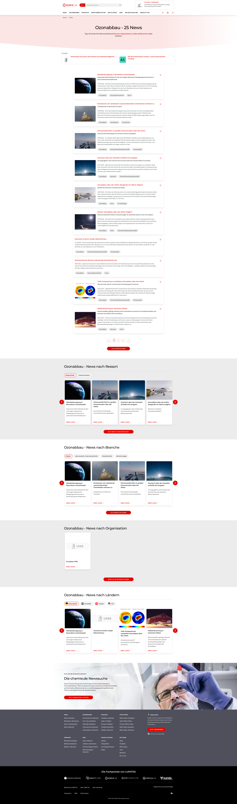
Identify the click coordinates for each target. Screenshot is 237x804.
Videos (103, 750)
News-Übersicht (69, 727)
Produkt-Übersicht (107, 730)
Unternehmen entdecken (91, 718)
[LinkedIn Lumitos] (171, 793)
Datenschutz (84, 793)
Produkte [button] (85, 12)
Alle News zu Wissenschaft (118, 432)
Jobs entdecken (88, 741)
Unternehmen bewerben (90, 727)
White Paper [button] (112, 12)
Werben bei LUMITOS (70, 787)
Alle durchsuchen (118, 349)
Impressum (67, 793)
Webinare (123, 753)
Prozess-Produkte (107, 724)
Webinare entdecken (70, 741)
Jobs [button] (121, 12)
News (121, 741)
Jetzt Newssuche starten (79, 697)
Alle (82, 5)
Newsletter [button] (144, 12)
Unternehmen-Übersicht (90, 730)
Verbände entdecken (89, 724)
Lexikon (103, 741)
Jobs (121, 750)
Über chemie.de (97, 787)
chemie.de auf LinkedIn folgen (157, 734)
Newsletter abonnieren (71, 721)
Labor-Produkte (106, 721)
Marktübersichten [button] (98, 12)
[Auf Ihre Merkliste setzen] (160, 75)
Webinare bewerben (70, 744)
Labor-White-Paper (126, 721)
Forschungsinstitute (107, 747)
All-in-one (123, 756)
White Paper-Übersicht (127, 730)
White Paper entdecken (127, 718)
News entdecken (69, 718)
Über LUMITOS (85, 787)
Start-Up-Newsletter (70, 724)
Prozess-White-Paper (126, 724)
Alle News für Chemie (118, 513)
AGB (76, 793)
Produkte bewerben (107, 727)
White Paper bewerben (127, 727)
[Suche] (120, 5)
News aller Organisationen (118, 579)
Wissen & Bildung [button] (131, 12)
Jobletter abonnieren (89, 744)
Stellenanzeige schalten (90, 747)
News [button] (65, 12)
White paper (123, 747)
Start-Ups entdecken (89, 721)
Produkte (123, 744)
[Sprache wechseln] (167, 13)
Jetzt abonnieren (156, 729)
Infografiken (105, 744)
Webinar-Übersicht (70, 747)
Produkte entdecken (107, 718)
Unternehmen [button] (74, 12)
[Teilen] (162, 13)
